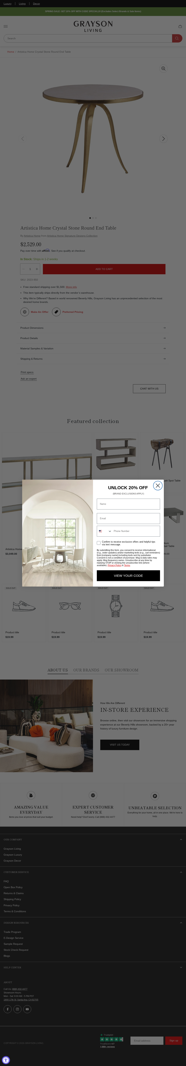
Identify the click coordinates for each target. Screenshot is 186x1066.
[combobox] (104, 531)
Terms (127, 565)
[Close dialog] (157, 485)
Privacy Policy (115, 565)
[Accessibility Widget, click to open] (6, 1060)
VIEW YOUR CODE (128, 576)
